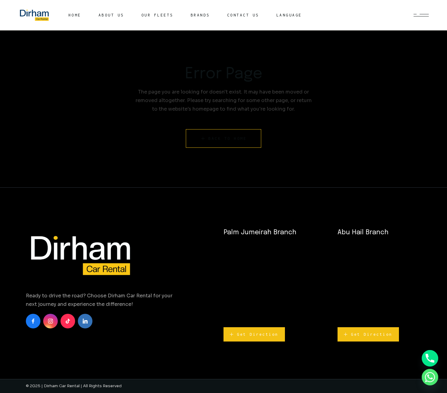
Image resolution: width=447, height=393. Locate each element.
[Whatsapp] (430, 377)
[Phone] (430, 358)
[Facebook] (33, 321)
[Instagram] (50, 321)
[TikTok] (68, 321)
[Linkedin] (85, 321)
